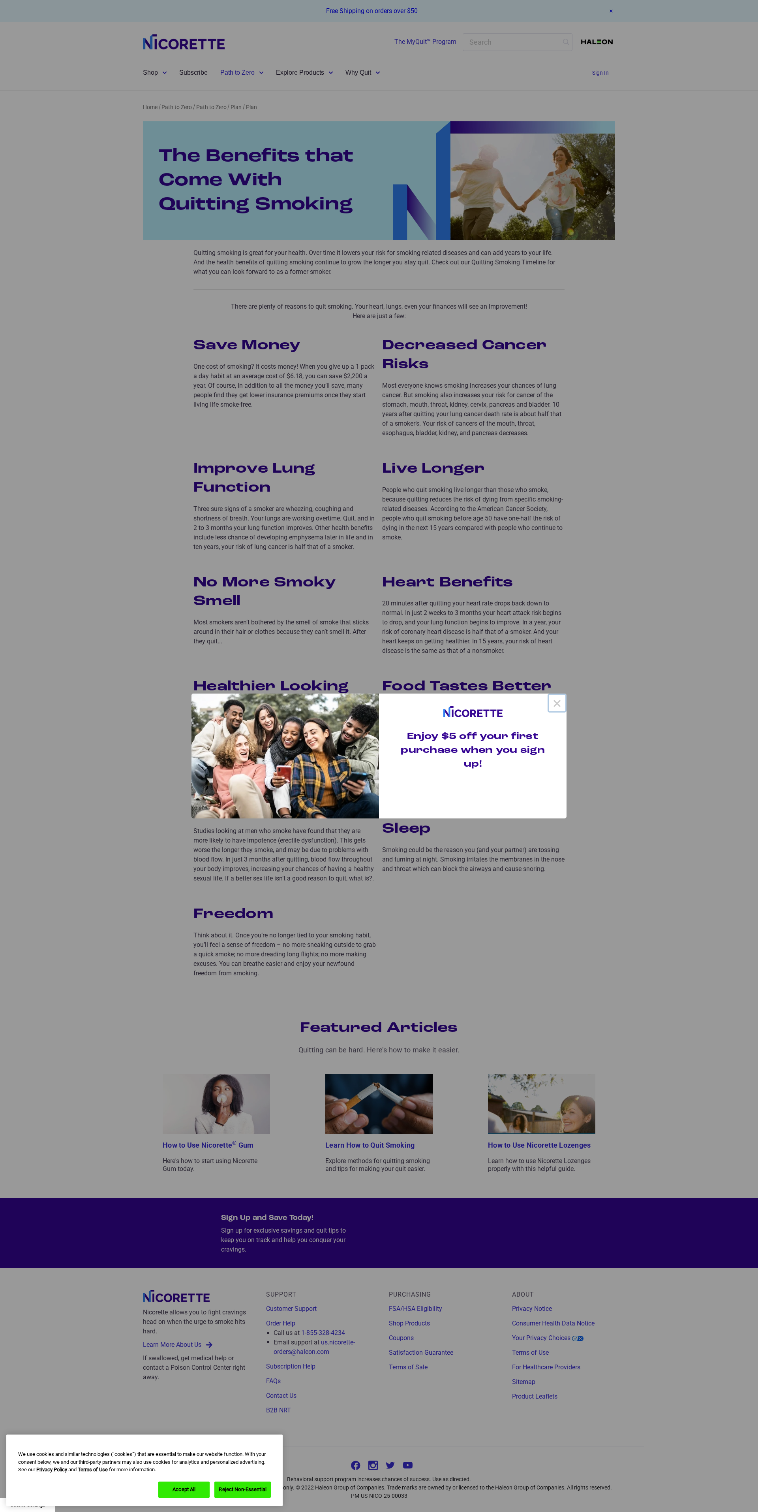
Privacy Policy (52, 1469)
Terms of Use (93, 1469)
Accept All (184, 1489)
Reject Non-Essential (242, 1489)
